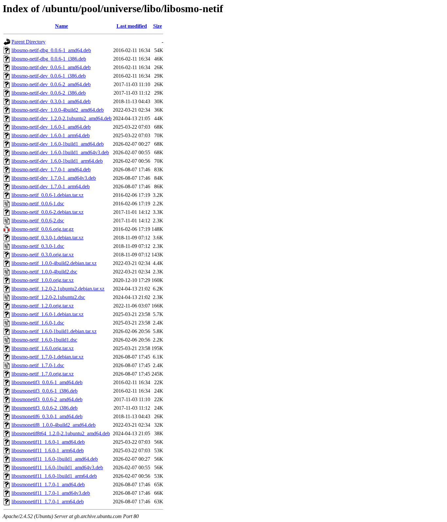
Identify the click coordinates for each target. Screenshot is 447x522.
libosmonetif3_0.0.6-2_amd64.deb (46, 399)
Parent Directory (28, 42)
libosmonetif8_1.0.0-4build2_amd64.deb (53, 425)
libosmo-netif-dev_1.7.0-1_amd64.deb (51, 169)
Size (157, 26)
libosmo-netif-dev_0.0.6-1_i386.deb (48, 76)
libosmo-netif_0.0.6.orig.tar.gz (42, 229)
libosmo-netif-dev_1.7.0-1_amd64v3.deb (53, 178)
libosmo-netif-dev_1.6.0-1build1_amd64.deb (57, 144)
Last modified (131, 26)
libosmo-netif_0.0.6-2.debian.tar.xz (47, 212)
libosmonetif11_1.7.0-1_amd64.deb (48, 484)
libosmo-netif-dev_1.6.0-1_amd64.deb (51, 127)
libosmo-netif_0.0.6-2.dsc (37, 220)
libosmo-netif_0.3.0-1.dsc (37, 246)
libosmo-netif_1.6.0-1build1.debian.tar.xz (54, 331)
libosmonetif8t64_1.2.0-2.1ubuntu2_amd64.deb (60, 433)
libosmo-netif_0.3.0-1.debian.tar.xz (47, 237)
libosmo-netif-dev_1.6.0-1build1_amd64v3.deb (60, 152)
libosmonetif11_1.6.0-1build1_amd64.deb (54, 459)
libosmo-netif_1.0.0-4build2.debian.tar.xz (54, 263)
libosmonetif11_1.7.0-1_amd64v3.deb (50, 493)
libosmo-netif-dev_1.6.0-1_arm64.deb (50, 135)
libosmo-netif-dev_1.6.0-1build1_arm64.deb (57, 161)
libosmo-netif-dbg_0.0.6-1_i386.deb (48, 59)
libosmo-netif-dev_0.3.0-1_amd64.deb (51, 101)
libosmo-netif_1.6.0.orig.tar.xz (42, 348)
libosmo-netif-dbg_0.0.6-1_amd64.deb (51, 50)
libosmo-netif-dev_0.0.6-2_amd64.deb (51, 84)
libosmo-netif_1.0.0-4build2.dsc (44, 271)
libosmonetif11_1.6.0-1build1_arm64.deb (54, 476)
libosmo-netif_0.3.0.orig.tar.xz (42, 254)
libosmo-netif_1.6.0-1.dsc (37, 323)
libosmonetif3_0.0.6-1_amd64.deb (46, 382)
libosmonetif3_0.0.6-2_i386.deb (44, 408)
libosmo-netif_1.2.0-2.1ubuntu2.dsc (48, 297)
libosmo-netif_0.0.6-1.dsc (37, 203)
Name (61, 26)
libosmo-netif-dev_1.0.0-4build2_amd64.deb (57, 110)
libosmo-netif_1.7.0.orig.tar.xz (42, 374)
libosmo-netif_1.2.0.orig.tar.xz (42, 305)
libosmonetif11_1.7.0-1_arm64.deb (47, 501)
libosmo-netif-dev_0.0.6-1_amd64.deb (51, 67)
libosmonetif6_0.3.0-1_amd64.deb (46, 416)
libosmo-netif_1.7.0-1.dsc (37, 365)
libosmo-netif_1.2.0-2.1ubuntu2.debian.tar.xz (57, 288)
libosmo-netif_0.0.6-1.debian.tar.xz (47, 195)
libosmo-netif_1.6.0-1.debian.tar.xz (47, 314)
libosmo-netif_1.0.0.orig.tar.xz (42, 280)
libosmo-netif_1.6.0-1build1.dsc (44, 340)
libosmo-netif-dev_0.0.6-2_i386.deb (48, 93)
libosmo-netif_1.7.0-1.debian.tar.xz (47, 357)
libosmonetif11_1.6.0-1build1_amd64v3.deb (57, 467)
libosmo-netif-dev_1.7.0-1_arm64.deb (50, 186)
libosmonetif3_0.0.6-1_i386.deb (44, 391)
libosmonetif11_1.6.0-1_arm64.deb (47, 450)
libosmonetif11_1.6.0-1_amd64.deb (48, 442)
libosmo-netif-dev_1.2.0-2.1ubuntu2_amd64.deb (61, 118)
